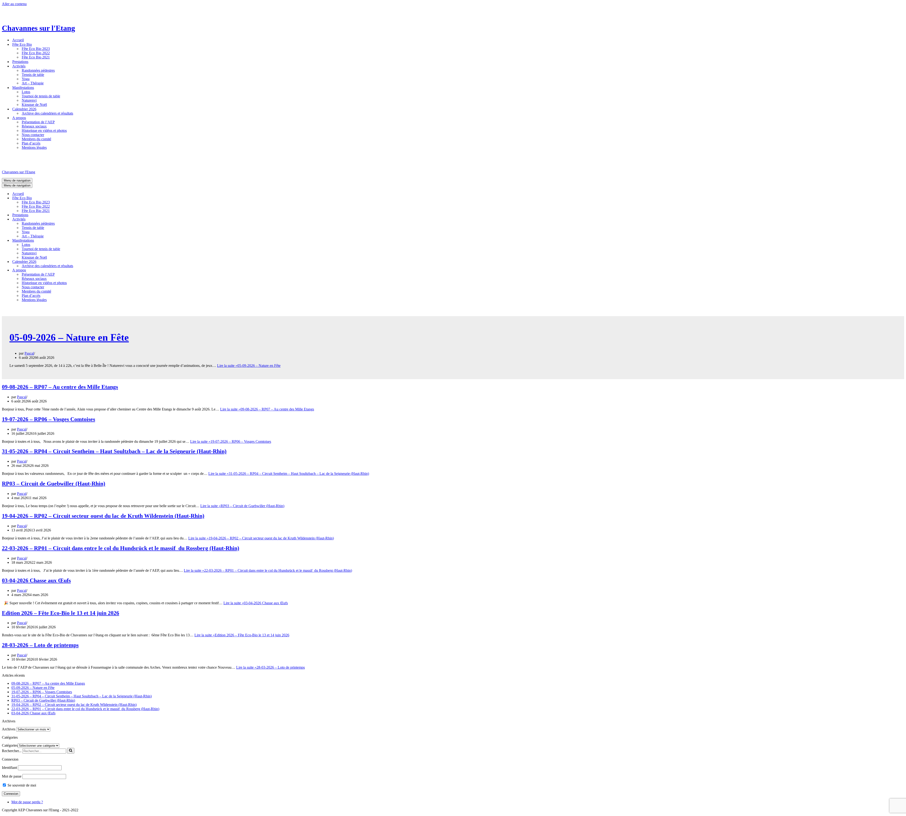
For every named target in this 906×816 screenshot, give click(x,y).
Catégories (10, 745)
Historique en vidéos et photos (44, 130)
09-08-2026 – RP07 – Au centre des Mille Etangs (60, 387)
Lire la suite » (249, 366)
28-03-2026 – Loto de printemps (40, 645)
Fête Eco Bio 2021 (36, 57)
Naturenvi (29, 100)
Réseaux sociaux (34, 126)
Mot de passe (11, 776)
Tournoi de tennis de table (41, 96)
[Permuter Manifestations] (84, 240)
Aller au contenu (14, 4)
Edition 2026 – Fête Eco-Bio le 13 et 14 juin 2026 (60, 613)
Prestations (20, 62)
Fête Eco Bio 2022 (36, 53)
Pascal (29, 353)
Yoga (25, 79)
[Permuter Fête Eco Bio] (84, 198)
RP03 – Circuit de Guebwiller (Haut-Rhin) (53, 483)
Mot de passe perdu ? (27, 802)
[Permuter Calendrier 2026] (84, 262)
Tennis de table (33, 75)
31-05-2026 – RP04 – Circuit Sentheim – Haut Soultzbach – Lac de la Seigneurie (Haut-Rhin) (114, 451)
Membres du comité (36, 139)
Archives (8, 729)
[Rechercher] (70, 751)
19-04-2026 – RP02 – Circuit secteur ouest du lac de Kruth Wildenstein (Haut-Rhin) (103, 516)
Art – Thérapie (33, 83)
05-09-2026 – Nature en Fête (69, 337)
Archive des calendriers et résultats (47, 113)
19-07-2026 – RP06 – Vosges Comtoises (48, 419)
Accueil (18, 40)
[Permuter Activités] (84, 219)
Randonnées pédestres (38, 70)
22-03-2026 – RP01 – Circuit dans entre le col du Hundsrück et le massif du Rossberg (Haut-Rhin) (120, 548)
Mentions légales (34, 147)
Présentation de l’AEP (38, 122)
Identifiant (9, 768)
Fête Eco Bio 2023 (36, 49)
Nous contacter (33, 135)
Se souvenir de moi (21, 785)
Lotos (26, 92)
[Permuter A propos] (84, 270)
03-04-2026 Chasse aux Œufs (36, 580)
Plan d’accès (31, 143)
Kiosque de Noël (34, 105)
